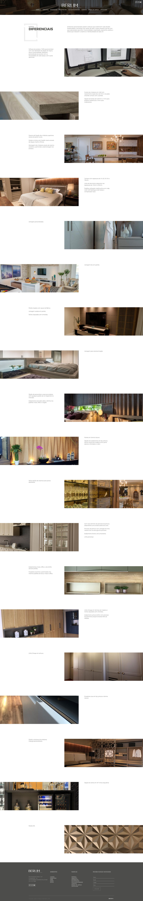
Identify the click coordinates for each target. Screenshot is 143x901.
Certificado (75, 886)
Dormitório (53, 878)
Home (51, 879)
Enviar (97, 889)
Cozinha (52, 876)
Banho (52, 881)
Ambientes (74, 878)
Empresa (74, 876)
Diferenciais (75, 879)
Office (52, 882)
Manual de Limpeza (77, 885)
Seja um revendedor (77, 882)
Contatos (74, 883)
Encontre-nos (75, 881)
